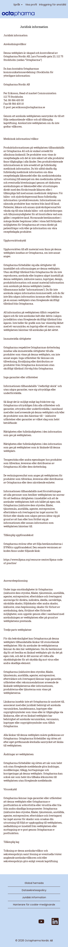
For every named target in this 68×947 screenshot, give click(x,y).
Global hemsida (34, 883)
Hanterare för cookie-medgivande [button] (34, 904)
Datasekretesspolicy (34, 890)
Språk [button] (17, 4)
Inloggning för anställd (52, 4)
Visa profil (31, 4)
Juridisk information (34, 897)
